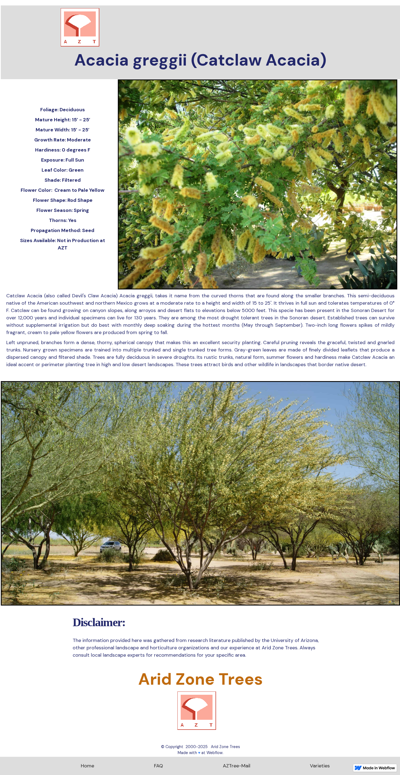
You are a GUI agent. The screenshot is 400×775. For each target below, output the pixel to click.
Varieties (320, 765)
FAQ (158, 765)
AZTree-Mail (236, 765)
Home (87, 765)
